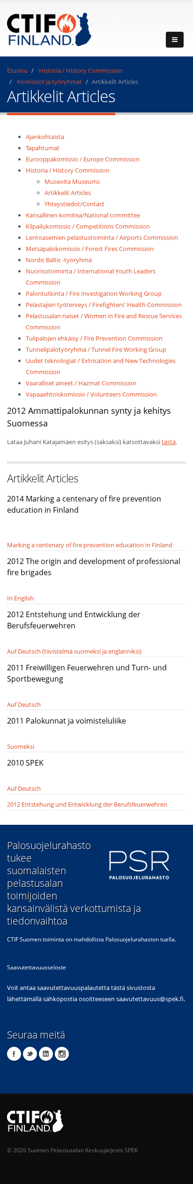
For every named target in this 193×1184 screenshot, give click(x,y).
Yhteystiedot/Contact (74, 204)
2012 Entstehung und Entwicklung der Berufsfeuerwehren (87, 804)
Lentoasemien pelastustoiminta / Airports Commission (102, 237)
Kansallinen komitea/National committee (83, 215)
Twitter (30, 1054)
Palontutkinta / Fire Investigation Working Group (94, 293)
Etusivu (17, 70)
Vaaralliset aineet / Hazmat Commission (81, 383)
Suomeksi (20, 746)
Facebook (14, 1054)
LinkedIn (46, 1054)
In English (20, 598)
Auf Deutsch (24, 704)
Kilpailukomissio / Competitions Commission (88, 226)
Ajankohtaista (45, 136)
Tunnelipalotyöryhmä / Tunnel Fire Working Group (96, 349)
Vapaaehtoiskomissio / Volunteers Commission (91, 394)
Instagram (62, 1054)
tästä (169, 442)
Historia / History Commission (81, 70)
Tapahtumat (42, 148)
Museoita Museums (72, 181)
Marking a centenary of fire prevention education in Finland (89, 545)
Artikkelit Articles (68, 192)
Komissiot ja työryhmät (49, 81)
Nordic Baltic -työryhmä (59, 260)
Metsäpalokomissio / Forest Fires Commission (90, 248)
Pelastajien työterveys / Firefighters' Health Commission (104, 304)
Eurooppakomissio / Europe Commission (83, 159)
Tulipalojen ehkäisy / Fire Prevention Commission (94, 338)
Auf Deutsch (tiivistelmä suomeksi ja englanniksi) (74, 651)
